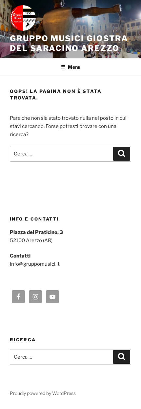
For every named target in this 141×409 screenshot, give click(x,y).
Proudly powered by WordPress (43, 393)
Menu (74, 67)
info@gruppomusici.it (35, 264)
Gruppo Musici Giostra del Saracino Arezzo (69, 43)
